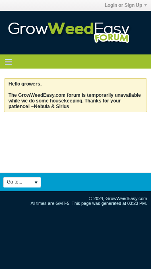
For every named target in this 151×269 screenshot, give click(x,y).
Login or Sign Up (123, 5)
